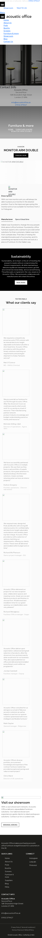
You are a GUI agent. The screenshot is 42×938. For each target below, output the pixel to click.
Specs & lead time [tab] (22, 219)
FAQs (7, 887)
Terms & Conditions (28, 927)
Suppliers (9, 880)
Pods (6, 25)
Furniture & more (11, 33)
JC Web (32, 935)
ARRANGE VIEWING (10, 824)
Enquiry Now (20, 155)
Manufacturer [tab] (7, 219)
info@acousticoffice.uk (21, 102)
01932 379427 (34, 1)
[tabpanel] (21, 233)
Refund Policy (29, 930)
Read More (21, 282)
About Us (8, 23)
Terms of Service (17, 930)
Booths (7, 28)
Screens (7, 31)
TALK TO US (22, 8)
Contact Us (8, 41)
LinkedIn (32, 862)
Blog (6, 39)
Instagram (33, 858)
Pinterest (33, 865)
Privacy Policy (15, 927)
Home (6, 20)
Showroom (8, 8)
